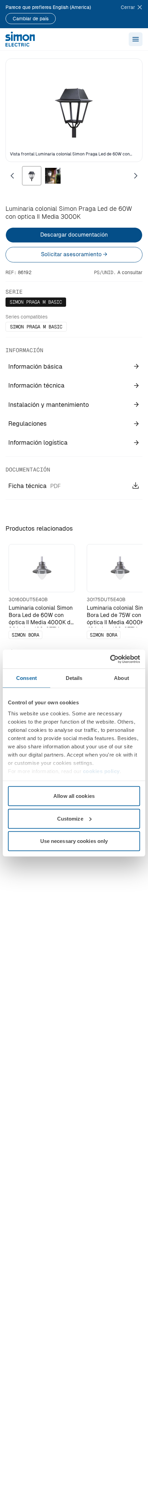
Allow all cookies (74, 796)
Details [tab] (74, 678)
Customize (70, 818)
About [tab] (121, 678)
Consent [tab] (26, 678)
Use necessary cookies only (74, 841)
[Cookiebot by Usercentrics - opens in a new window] (110, 658)
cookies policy (101, 771)
